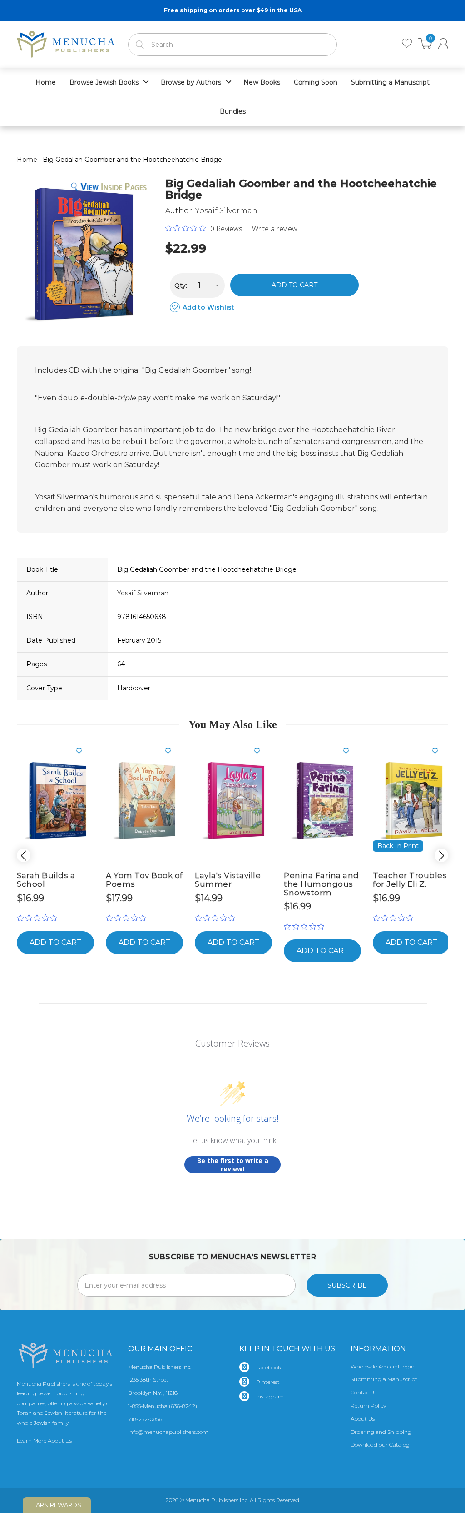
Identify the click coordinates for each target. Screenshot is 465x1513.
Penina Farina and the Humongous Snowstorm (321, 884)
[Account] (443, 43)
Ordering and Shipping (381, 1431)
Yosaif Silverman (226, 210)
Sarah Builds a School (46, 880)
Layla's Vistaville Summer (228, 880)
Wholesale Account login (383, 1366)
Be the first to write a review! (232, 1164)
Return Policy (368, 1405)
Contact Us (365, 1392)
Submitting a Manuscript (384, 1379)
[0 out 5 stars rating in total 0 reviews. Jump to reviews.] (39, 918)
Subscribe (347, 1285)
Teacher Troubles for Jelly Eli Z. (410, 880)
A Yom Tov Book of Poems (144, 880)
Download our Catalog (380, 1444)
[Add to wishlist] (82, 751)
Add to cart (294, 285)
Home (27, 159)
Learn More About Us (44, 1440)
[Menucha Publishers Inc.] (65, 42)
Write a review (274, 229)
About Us (363, 1418)
